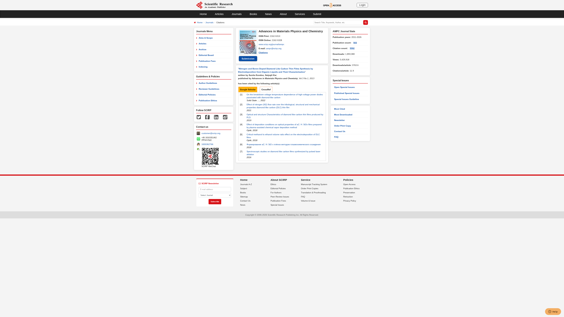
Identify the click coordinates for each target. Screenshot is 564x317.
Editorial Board (206, 55)
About (283, 14)
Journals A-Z (246, 184)
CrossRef (266, 89)
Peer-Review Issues (280, 196)
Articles (219, 14)
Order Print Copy (342, 126)
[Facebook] (207, 117)
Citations (263, 52)
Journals (237, 14)
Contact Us (339, 131)
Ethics (273, 184)
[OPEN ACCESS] (332, 5)
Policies (348, 179)
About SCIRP (279, 179)
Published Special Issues (346, 93)
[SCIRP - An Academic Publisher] (214, 5)
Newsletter (339, 120)
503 (355, 43)
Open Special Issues (344, 87)
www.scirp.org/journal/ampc (271, 44)
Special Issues (277, 205)
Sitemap (244, 196)
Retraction (348, 196)
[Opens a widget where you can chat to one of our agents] (553, 312)
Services (300, 14)
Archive (202, 49)
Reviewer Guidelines (209, 89)
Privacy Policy (349, 201)
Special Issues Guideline (346, 99)
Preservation (349, 192)
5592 (352, 48)
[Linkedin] (216, 117)
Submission (248, 58)
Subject (243, 188)
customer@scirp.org (211, 133)
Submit (317, 14)
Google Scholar (248, 89)
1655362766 (207, 144)
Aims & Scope (206, 38)
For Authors (276, 192)
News (268, 14)
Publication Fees (207, 61)
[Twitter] (199, 117)
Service (305, 179)
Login (362, 5)
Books (253, 14)
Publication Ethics (208, 100)
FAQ (336, 137)
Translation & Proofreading (313, 192)
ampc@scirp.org (273, 48)
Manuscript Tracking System (314, 184)
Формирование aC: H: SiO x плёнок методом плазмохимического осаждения (284, 144)
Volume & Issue (308, 201)
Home (203, 14)
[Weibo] (225, 117)
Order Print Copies (309, 188)
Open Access (349, 184)
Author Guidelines (208, 83)
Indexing (203, 67)
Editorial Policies (207, 94)
